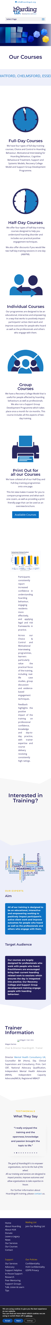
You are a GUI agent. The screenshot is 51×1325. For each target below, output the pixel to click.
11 (36, 1152)
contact (38, 1193)
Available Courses (25, 514)
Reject (18, 1321)
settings (29, 1316)
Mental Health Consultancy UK (29, 1057)
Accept (7, 1321)
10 (34, 1152)
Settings (30, 1321)
